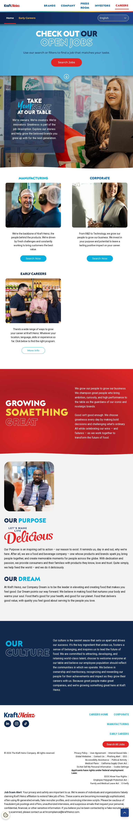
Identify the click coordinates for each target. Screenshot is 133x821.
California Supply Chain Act (114, 763)
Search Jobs (66, 62)
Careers (122, 5)
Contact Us (99, 756)
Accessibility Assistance (97, 760)
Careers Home (98, 714)
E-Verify (125, 783)
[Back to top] (125, 813)
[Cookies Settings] (5, 815)
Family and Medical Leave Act (104, 783)
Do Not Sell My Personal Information (94, 767)
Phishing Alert (113, 756)
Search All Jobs (116, 744)
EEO (125, 756)
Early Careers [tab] (27, 18)
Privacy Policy (80, 753)
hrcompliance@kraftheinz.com (62, 812)
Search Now (33, 258)
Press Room (85, 5)
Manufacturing (118, 724)
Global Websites (83, 756)
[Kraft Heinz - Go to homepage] (23, 5)
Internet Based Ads (117, 753)
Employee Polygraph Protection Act (110, 780)
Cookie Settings (121, 767)
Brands (49, 5)
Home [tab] (10, 18)
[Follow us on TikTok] (25, 723)
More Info (33, 350)
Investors (102, 5)
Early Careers (119, 733)
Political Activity (119, 760)
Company (68, 5)
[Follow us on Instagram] (16, 723)
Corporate (121, 714)
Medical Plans (92, 763)
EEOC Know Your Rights (115, 776)
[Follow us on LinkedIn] (7, 723)
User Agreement (98, 753)
